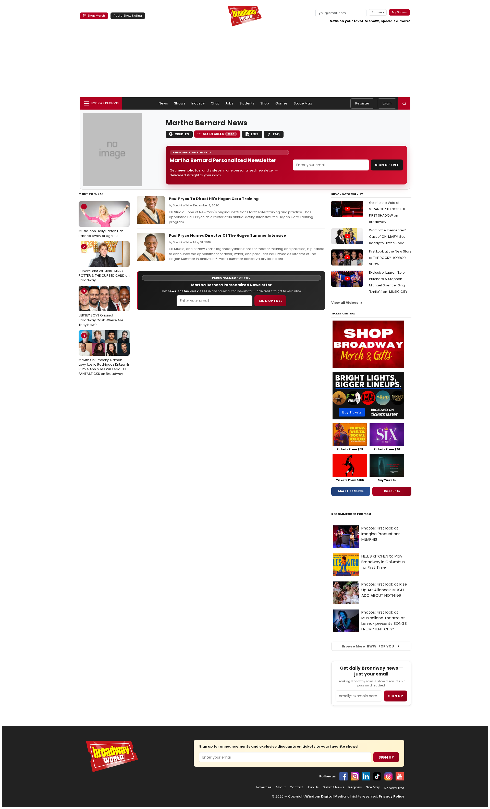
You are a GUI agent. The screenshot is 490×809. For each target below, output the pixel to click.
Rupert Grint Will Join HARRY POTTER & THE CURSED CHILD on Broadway (104, 263)
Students (246, 103)
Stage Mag (303, 103)
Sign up (395, 696)
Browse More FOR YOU (368, 646)
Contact (296, 787)
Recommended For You (351, 514)
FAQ (276, 134)
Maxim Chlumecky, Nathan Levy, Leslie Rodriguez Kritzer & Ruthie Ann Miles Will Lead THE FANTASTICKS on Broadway (104, 354)
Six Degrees (219, 134)
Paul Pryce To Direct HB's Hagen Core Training (214, 198)
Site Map (373, 787)
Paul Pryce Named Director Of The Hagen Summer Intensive (227, 235)
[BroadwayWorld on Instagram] (354, 776)
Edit (255, 134)
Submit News (333, 787)
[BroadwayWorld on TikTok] (377, 776)
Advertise (264, 787)
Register (362, 103)
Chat (215, 103)
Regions (355, 787)
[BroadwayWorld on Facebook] (343, 776)
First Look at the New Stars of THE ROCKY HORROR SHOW (390, 258)
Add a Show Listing (128, 16)
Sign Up (386, 757)
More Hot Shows (351, 491)
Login (387, 103)
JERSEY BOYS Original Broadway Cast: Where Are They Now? (101, 308)
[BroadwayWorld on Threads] (388, 776)
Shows (179, 103)
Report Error (394, 788)
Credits (182, 134)
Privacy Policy (391, 796)
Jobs (229, 103)
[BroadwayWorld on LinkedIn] (366, 776)
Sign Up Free (387, 165)
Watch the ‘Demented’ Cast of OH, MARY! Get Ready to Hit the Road (387, 236)
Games (281, 103)
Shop (264, 103)
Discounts (392, 491)
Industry (198, 103)
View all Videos (344, 302)
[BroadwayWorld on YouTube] (399, 776)
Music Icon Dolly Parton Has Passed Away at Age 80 (101, 221)
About (281, 787)
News (163, 103)
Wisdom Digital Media (325, 796)
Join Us (313, 787)
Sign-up (378, 12)
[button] (404, 103)
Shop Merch (96, 16)
